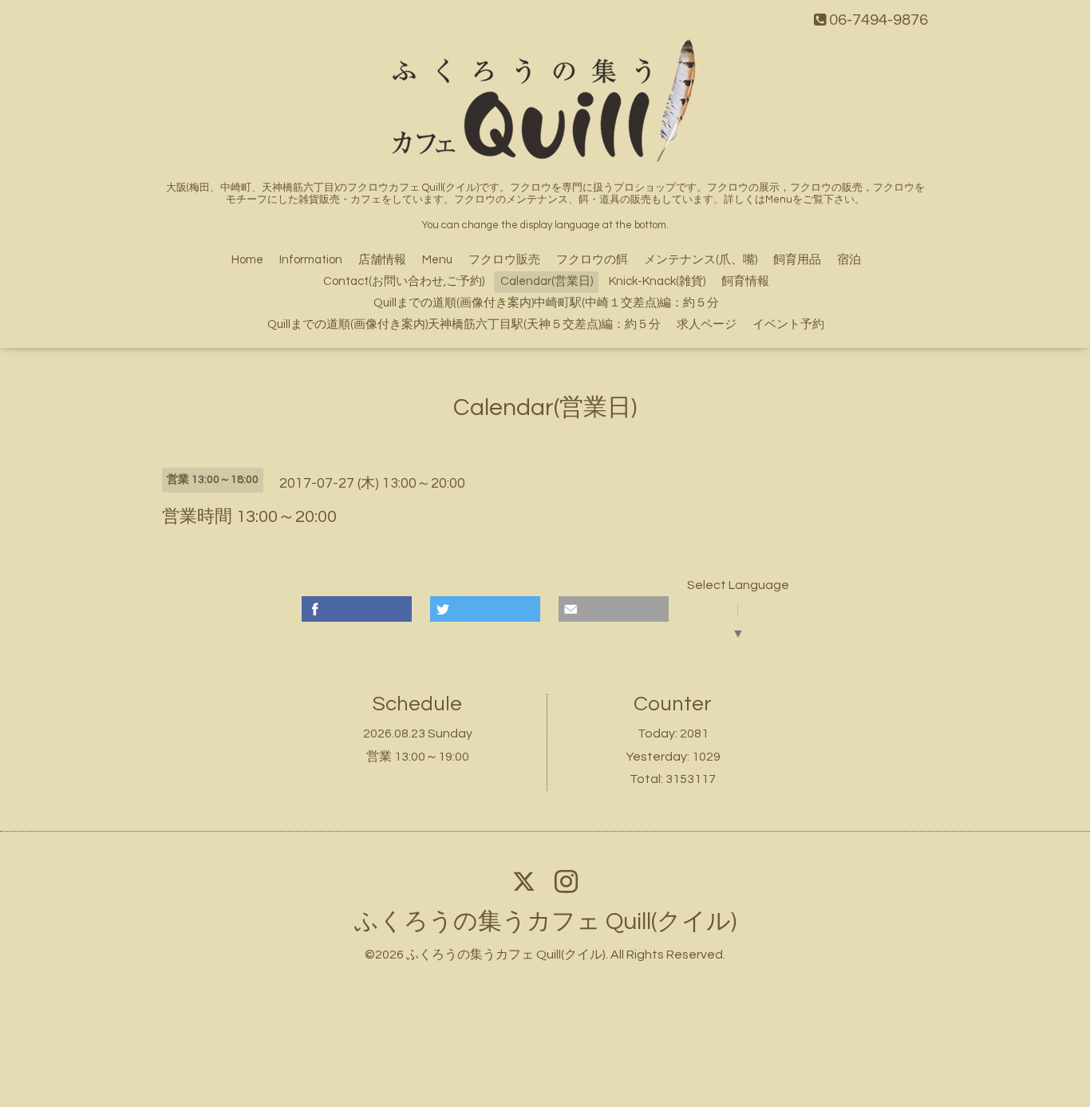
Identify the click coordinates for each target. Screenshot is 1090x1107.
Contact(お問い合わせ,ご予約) (403, 281)
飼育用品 (797, 260)
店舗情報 (382, 260)
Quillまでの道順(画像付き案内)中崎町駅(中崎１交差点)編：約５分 (546, 303)
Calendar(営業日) (546, 281)
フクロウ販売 (504, 260)
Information (310, 260)
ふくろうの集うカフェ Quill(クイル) (545, 921)
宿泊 (849, 260)
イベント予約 (788, 324)
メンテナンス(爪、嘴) (700, 260)
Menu (437, 260)
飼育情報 (745, 281)
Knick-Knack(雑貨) (657, 281)
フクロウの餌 (592, 260)
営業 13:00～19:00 (417, 756)
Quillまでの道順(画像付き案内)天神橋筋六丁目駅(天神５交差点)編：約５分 (464, 324)
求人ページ (707, 324)
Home (247, 260)
